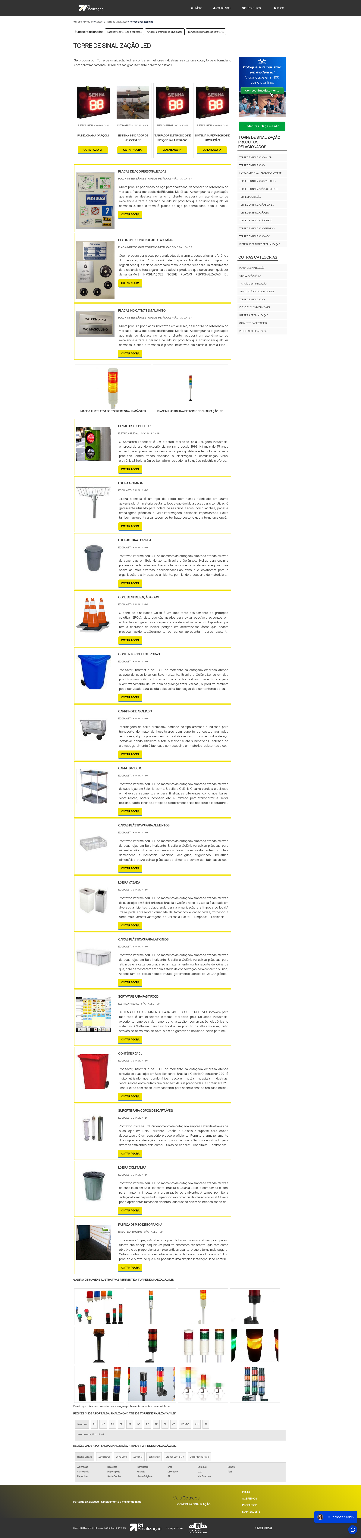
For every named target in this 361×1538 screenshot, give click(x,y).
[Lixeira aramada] (93, 516)
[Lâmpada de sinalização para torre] (203, 1384)
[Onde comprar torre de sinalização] (151, 1384)
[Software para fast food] (93, 1029)
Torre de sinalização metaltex (257, 181)
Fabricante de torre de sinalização (124, 31)
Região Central (84, 1456)
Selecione (82, 1424)
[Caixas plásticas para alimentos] (93, 858)
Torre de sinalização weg (254, 236)
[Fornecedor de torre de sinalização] (203, 1307)
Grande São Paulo (175, 1456)
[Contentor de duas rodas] (93, 687)
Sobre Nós (223, 8)
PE (156, 1424)
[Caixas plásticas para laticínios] (93, 972)
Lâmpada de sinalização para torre (206, 31)
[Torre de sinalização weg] (99, 1307)
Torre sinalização (250, 196)
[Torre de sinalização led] (113, 388)
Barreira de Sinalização (253, 315)
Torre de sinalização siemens (257, 228)
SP (121, 1424)
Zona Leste (154, 1456)
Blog (280, 8)
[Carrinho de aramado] (93, 744)
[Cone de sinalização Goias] (93, 630)
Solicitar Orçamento (262, 126)
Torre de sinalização (252, 165)
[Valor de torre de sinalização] (99, 1345)
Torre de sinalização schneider (258, 189)
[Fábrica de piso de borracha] (93, 1257)
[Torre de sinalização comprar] (203, 1345)
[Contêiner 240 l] (93, 1086)
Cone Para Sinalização (193, 1504)
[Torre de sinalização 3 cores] (254, 1307)
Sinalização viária (250, 275)
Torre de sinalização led (254, 212)
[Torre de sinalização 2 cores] (151, 1345)
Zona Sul (138, 1456)
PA (206, 1424)
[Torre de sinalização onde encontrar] (151, 1307)
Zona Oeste (121, 1456)
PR (129, 1424)
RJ (94, 1424)
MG (103, 1424)
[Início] (91, 8)
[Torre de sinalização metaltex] (99, 1384)
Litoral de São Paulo (199, 1456)
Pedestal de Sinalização (253, 331)
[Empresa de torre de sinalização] (254, 1345)
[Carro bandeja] (93, 801)
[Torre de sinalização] (254, 1384)
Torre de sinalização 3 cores (256, 204)
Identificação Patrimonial (254, 307)
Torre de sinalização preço (255, 220)
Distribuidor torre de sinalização (259, 244)
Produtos (253, 8)
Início (198, 8)
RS (147, 1424)
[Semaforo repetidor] (93, 459)
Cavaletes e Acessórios (253, 323)
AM (197, 1424)
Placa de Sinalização (251, 267)
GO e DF (185, 1424)
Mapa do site (251, 1512)
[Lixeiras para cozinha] (93, 573)
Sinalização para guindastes (256, 291)
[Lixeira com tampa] (93, 1200)
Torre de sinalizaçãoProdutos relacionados (259, 142)
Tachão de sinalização (252, 283)
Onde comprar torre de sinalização (164, 31)
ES (112, 1424)
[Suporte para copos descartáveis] (93, 1143)
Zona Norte (104, 1456)
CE (173, 1424)
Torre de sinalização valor (255, 157)
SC (138, 1424)
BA (165, 1424)
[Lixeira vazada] (93, 915)
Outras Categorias (257, 257)
